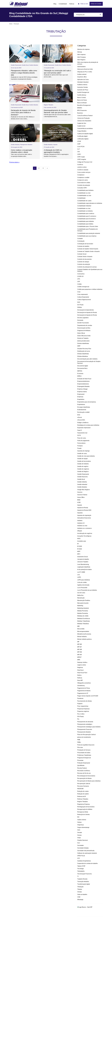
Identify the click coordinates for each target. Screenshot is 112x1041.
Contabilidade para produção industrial (88, 233)
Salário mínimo (81, 819)
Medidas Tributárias (83, 623)
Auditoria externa (82, 84)
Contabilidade (63, 4)
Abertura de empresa (83, 49)
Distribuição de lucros (83, 351)
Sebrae (79, 822)
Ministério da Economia (84, 634)
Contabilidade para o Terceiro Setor (87, 226)
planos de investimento (84, 737)
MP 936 (79, 652)
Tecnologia (80, 868)
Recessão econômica (83, 770)
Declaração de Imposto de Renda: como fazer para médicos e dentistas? (23, 112)
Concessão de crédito (83, 182)
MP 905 (79, 644)
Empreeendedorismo (83, 381)
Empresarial (80, 394)
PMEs (79, 742)
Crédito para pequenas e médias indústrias (89, 289)
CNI (78, 151)
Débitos (79, 307)
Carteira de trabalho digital (85, 133)
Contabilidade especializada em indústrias (89, 203)
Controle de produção (83, 264)
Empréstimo (80, 399)
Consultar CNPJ (82, 187)
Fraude (79, 448)
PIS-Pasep (80, 716)
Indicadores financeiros (84, 518)
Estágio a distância (82, 422)
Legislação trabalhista (83, 567)
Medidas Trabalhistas (83, 621)
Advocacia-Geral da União (85, 69)
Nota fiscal (80, 670)
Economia (80, 373)
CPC (78, 279)
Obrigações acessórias (84, 683)
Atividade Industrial (82, 82)
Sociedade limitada (83, 848)
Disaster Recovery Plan (84, 348)
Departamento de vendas (84, 325)
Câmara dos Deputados (84, 120)
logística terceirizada (83, 585)
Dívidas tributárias (82, 356)
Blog (55, 4)
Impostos (80, 513)
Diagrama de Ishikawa (83, 330)
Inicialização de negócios (84, 533)
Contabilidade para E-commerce (86, 216)
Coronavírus (80, 274)
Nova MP (80, 680)
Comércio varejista (82, 169)
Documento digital (82, 365)
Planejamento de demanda (85, 721)
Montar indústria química (84, 639)
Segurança (80, 824)
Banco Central (81, 97)
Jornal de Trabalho (82, 561)
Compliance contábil (83, 177)
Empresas (80, 396)
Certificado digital (82, 136)
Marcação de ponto (82, 603)
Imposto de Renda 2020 (84, 510)
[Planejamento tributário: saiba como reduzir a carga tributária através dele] (24, 53)
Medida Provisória (82, 613)
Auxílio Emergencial (83, 92)
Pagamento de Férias (83, 688)
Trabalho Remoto (82, 879)
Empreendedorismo (83, 384)
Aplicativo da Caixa (83, 79)
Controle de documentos (84, 259)
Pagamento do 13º (82, 693)
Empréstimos (81, 404)
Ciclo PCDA (80, 146)
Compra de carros (82, 180)
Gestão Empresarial (16, 65)
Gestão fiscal (25, 65)
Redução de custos (83, 791)
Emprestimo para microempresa (86, 402)
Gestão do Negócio (83, 471)
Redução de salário (83, 794)
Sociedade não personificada (85, 850)
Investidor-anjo (81, 541)
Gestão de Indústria (83, 463)
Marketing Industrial (83, 608)
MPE (78, 659)
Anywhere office (82, 77)
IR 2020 (79, 546)
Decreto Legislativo (83, 317)
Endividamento (81, 409)
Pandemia (80, 698)
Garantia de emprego (83, 451)
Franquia (80, 445)
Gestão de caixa (82, 453)
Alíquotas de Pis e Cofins (84, 71)
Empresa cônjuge (82, 389)
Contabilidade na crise (83, 208)
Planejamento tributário (26, 144)
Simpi (79, 837)
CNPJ (79, 154)
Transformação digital (83, 884)
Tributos (79, 889)
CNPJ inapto (81, 157)
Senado (79, 832)
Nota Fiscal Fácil (82, 672)
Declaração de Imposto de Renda (87, 312)
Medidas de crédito (82, 616)
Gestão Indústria (82, 482)
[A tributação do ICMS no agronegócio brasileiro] (57, 133)
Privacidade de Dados (83, 752)
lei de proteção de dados (84, 569)
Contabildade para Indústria (85, 190)
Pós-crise (80, 747)
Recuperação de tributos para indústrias (89, 781)
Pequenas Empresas (83, 708)
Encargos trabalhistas (83, 407)
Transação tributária (83, 881)
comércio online (82, 167)
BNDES (79, 108)
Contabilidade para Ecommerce (86, 218)
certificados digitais (82, 139)
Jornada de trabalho (83, 559)
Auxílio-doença (81, 95)
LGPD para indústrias (83, 580)
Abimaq (79, 52)
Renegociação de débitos (84, 809)
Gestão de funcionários (84, 461)
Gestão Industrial (82, 484)
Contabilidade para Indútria (85, 224)
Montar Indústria (82, 636)
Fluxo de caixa (81, 438)
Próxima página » (14, 162)
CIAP (78, 144)
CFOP (79, 141)
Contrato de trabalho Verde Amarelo (87, 249)
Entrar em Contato (96, 3)
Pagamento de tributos (83, 690)
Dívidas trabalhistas (83, 353)
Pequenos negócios (83, 711)
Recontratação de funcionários (86, 776)
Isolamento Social (82, 556)
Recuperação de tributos (84, 778)
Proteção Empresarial (83, 763)
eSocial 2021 (81, 420)
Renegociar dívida (82, 812)
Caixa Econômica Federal (84, 115)
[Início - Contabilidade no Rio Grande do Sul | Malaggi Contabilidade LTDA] (18, 4)
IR (78, 543)
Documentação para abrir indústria (87, 359)
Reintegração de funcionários (85, 806)
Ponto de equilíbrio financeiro (85, 745)
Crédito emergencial (83, 286)
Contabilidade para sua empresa (86, 236)
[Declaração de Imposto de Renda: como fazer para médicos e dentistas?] (24, 93)
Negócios (80, 667)
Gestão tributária (33, 65)
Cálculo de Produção (83, 118)
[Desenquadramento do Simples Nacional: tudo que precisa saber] (57, 93)
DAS (78, 302)
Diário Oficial (81, 333)
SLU (78, 843)
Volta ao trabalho (82, 894)
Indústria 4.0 (80, 523)
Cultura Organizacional (84, 299)
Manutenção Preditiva (83, 600)
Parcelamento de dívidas (84, 701)
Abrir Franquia (81, 57)
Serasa (79, 835)
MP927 (79, 657)
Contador (80, 238)
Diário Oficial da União (84, 335)
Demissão (80, 320)
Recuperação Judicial (83, 783)
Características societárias (85, 128)
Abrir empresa (81, 54)
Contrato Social (81, 254)
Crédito (79, 284)
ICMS (79, 502)
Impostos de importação (84, 515)
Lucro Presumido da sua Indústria (87, 590)
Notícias (71, 4)
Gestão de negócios (83, 469)
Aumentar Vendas (82, 87)
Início (10, 23)
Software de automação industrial (87, 853)
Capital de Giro (81, 123)
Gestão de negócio (82, 466)
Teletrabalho (81, 871)
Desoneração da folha (83, 328)
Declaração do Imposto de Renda (87, 315)
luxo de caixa (81, 592)
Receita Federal (82, 768)
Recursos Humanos (83, 786)
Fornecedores (81, 443)
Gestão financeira (82, 476)
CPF (78, 281)
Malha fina (80, 595)
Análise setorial (81, 74)
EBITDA (79, 371)
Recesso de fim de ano (84, 773)
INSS (78, 538)
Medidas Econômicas (83, 618)
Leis (78, 574)
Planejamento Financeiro (84, 729)
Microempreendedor (83, 631)
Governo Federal (82, 494)
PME (78, 739)
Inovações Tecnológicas (84, 536)
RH (78, 817)
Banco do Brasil (82, 102)
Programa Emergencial (84, 757)
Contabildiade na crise (83, 193)
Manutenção (81, 598)
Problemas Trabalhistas (84, 755)
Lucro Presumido (82, 587)
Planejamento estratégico (84, 724)
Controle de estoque (83, 261)
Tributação (80, 886)
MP (78, 641)
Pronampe (80, 760)
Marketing (80, 605)
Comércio (80, 164)
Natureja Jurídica (82, 662)
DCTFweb (80, 304)
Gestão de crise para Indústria (86, 456)
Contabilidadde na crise (84, 195)
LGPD (79, 577)
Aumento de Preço (82, 89)
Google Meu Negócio (83, 489)
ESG (78, 415)
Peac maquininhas (82, 706)
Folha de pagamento (83, 440)
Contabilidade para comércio (85, 213)
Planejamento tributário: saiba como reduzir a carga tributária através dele (24, 73)
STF (78, 858)
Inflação (79, 531)
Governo (79, 492)
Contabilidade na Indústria (85, 211)
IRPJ (78, 554)
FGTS (79, 435)
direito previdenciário (83, 341)
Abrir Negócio (81, 59)
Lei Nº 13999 (81, 572)
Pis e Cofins (80, 714)
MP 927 (79, 647)
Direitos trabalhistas (83, 343)
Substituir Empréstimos (84, 861)
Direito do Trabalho (82, 338)
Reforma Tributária (82, 799)
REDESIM (80, 788)
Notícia (79, 675)
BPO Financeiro (82, 110)
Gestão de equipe (82, 458)
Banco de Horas (82, 100)
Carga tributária (81, 131)
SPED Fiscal (81, 855)
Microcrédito (80, 629)
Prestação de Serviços (83, 750)
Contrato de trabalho (83, 246)
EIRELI (79, 376)
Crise (78, 292)
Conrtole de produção (83, 185)
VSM (78, 897)
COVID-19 (80, 276)
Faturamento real (82, 433)
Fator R (79, 430)
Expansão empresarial (83, 427)
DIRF (78, 346)
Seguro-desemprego (83, 827)
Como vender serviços (83, 172)
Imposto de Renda (82, 507)
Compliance (80, 175)
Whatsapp (80, 899)
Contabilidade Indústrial (84, 205)
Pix (78, 719)
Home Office (81, 497)
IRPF (78, 551)
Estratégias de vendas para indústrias (88, 425)
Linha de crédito (82, 582)
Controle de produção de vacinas (87, 267)
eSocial (79, 417)
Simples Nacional (82, 840)
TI (77, 876)
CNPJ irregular (81, 159)
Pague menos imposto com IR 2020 (87, 696)
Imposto (55, 144)
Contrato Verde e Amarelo (84, 256)
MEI (78, 626)
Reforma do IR (81, 796)
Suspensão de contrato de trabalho (87, 863)
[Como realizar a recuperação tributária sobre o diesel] (24, 133)
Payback (79, 703)
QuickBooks (80, 765)
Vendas (79, 892)
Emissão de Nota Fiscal (84, 378)
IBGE (78, 500)
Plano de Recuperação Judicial (86, 734)
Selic (78, 830)
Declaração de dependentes (85, 310)
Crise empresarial (82, 294)
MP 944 (79, 654)
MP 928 (79, 649)
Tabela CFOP (81, 866)
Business (80, 113)
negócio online (81, 665)
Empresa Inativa (82, 391)
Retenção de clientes (83, 814)
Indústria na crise (82, 525)
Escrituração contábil (83, 412)
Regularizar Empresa (83, 804)
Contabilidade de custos (84, 200)
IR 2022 (79, 549)
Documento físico (82, 368)
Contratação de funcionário (85, 243)
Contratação (80, 241)
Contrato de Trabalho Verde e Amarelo (88, 251)
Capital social (81, 126)
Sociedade (80, 845)
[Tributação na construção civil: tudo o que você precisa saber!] (57, 53)
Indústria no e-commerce (84, 528)
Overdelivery (81, 685)
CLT (78, 149)
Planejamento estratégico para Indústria (88, 726)
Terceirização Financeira (84, 873)
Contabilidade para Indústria (85, 221)
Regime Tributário (48, 104)
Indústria (79, 520)
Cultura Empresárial (83, 297)
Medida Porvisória (82, 610)
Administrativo (81, 66)
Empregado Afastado (83, 386)
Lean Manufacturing (83, 564)
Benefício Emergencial (84, 105)
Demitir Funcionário (83, 322)
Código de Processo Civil (84, 162)
